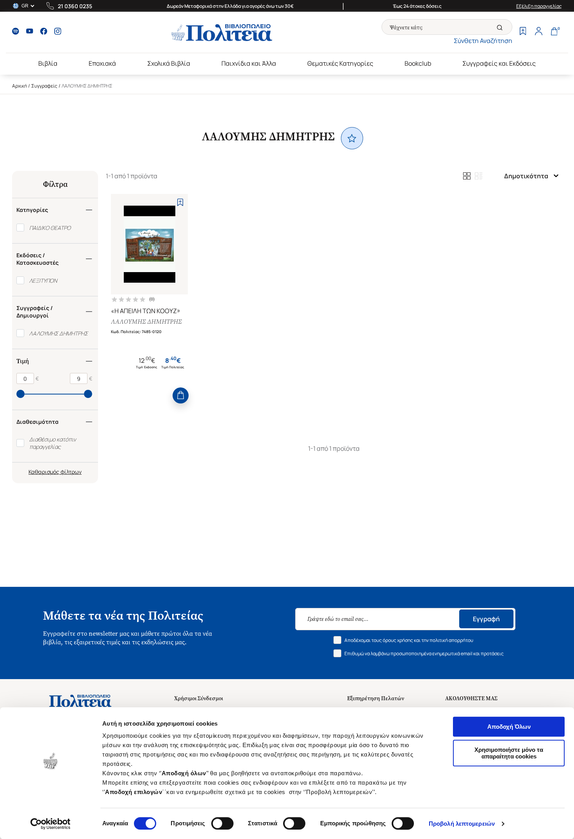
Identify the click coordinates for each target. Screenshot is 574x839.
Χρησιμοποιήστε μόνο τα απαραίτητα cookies (508, 753)
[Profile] (538, 32)
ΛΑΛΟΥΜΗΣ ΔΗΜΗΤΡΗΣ (146, 321)
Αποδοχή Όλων (509, 726)
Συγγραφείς (44, 85)
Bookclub (418, 63)
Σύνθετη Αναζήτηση (483, 40)
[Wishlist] (523, 32)
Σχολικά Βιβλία (168, 63)
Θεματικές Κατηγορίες (340, 63)
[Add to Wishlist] (180, 202)
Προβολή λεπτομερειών (462, 823)
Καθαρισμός (44, 471)
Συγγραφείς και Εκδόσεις (499, 63)
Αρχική (19, 85)
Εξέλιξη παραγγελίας (539, 6)
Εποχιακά (102, 63)
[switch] (222, 823)
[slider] (20, 394)
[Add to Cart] (181, 395)
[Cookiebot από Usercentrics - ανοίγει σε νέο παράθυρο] (50, 824)
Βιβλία (47, 63)
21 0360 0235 (75, 6)
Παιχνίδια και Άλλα (248, 63)
